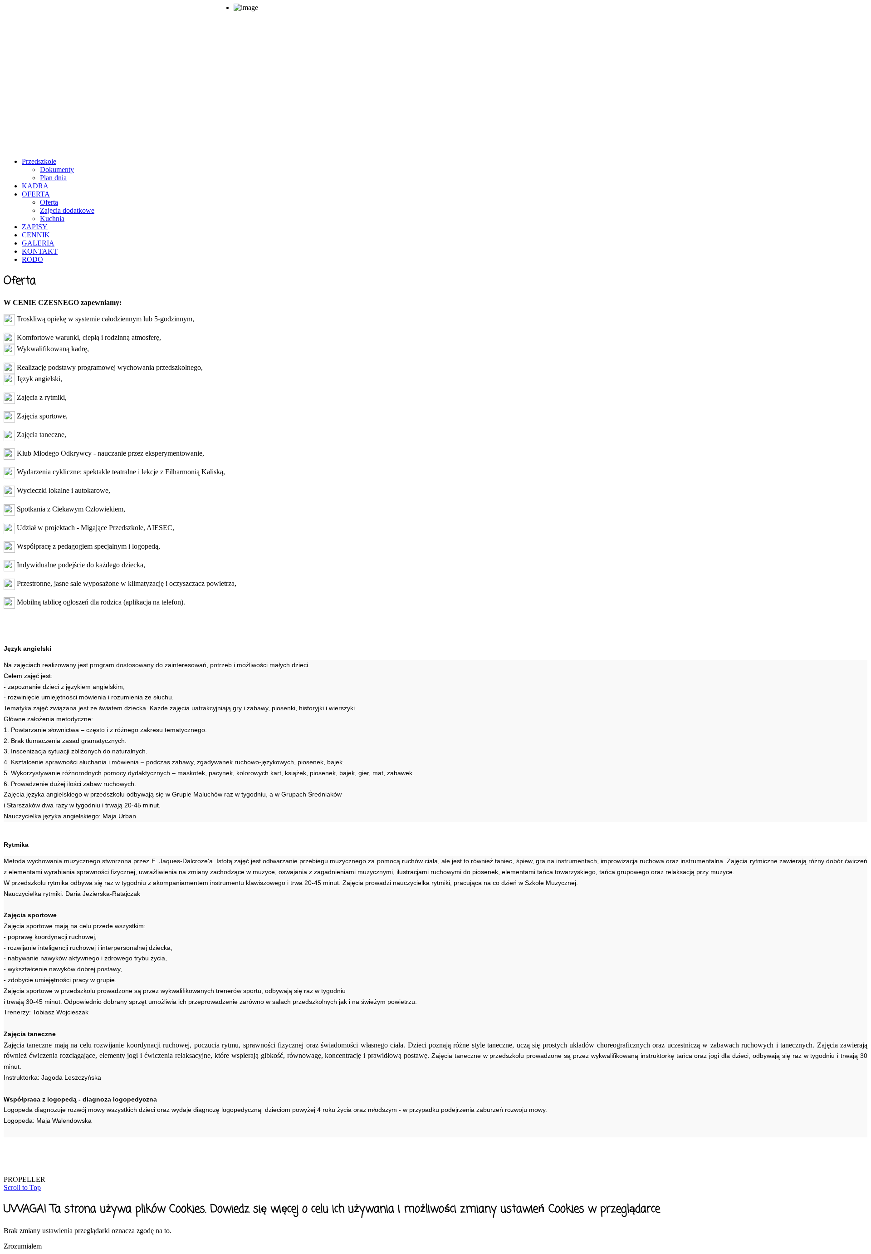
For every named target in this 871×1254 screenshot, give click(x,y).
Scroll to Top (22, 1187)
